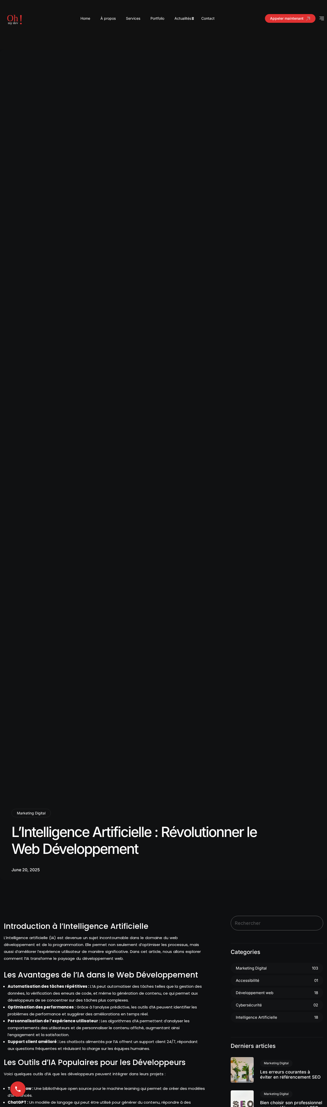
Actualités (182, 18)
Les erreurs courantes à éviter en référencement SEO (290, 1074)
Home (85, 18)
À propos (108, 18)
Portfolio (157, 18)
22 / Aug (242, 1070)
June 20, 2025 (25, 869)
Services (133, 18)
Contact (208, 18)
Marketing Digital (31, 813)
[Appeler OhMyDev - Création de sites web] (18, 1089)
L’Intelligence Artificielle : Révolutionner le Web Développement (134, 840)
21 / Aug (242, 1103)
